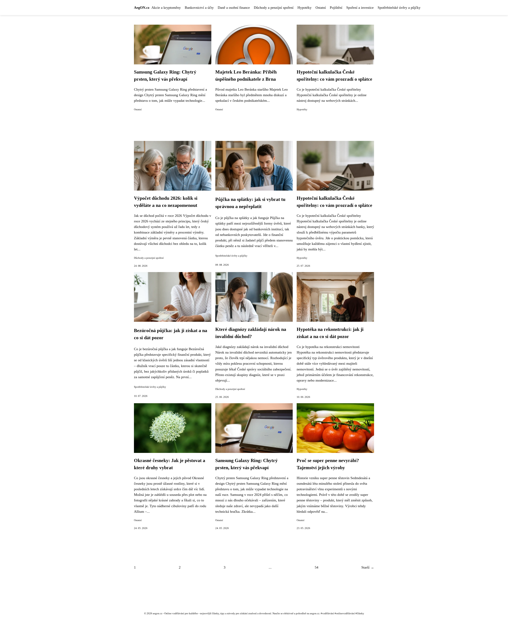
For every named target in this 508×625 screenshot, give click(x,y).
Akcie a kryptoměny (166, 8)
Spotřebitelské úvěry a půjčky (399, 8)
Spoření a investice (360, 8)
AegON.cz (141, 8)
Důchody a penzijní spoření (273, 8)
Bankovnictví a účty (199, 8)
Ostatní (321, 8)
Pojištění (336, 8)
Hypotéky (304, 8)
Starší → (367, 567)
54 (316, 567)
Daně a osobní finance (234, 8)
